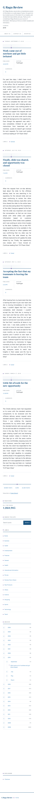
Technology (7, 609)
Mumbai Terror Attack (10, 580)
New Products (8, 585)
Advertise (27, 33)
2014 (9, 701)
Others (6, 590)
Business (6, 541)
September (14, 661)
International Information (11, 570)
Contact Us (17, 33)
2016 (9, 693)
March (12, 680)
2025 (9, 632)
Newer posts (8, 488)
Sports (6, 604)
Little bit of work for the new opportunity (15, 384)
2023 (9, 640)
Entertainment (8, 550)
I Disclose (7, 779)
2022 (9, 644)
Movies (6, 575)
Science (6, 594)
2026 (9, 627)
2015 (9, 697)
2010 (9, 718)
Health (6, 565)
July (12, 671)
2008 (9, 727)
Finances (6, 555)
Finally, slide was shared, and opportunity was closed (16, 162)
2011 (9, 714)
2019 (9, 657)
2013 (9, 705)
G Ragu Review (13, 7)
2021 (9, 649)
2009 (9, 723)
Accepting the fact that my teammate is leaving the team (17, 274)
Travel (6, 614)
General (13, 141)
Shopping (7, 599)
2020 (9, 653)
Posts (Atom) (14, 493)
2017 (9, 688)
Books (6, 536)
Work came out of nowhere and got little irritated (14, 53)
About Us (7, 33)
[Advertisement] (17, 751)
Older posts (26, 488)
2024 (9, 636)
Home (17, 488)
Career (12, 253)
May (12, 676)
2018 (9, 684)
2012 (9, 710)
